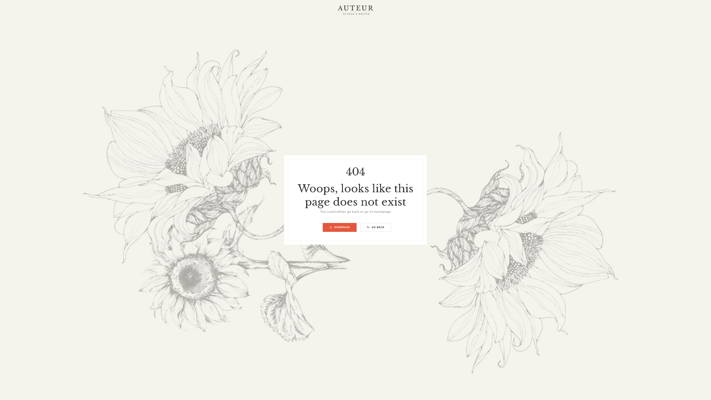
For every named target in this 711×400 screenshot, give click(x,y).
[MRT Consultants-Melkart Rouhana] (355, 10)
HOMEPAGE (342, 227)
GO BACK (378, 227)
